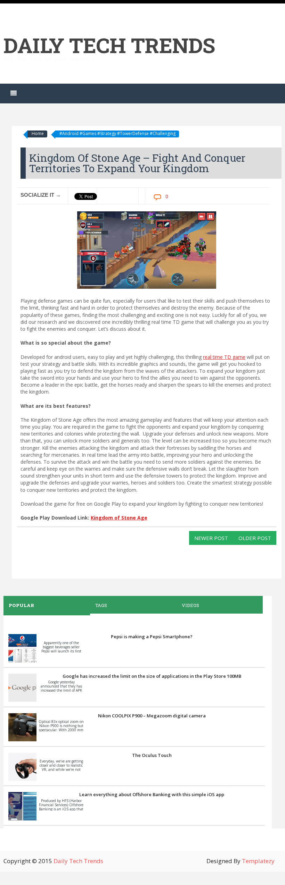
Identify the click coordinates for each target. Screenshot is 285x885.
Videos (190, 605)
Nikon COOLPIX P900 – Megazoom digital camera (152, 716)
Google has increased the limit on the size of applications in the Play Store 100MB (152, 676)
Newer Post (211, 537)
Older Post (254, 537)
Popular (21, 605)
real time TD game (224, 357)
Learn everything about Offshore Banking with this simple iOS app (151, 794)
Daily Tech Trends (109, 45)
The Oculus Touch (152, 755)
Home (38, 133)
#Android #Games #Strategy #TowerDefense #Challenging (117, 133)
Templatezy (258, 861)
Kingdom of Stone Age (119, 517)
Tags (101, 605)
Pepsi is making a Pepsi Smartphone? (152, 636)
